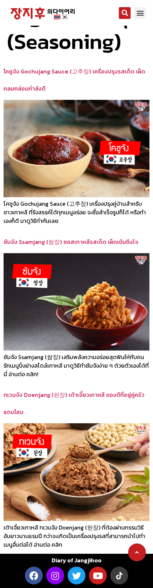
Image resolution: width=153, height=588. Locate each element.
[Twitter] (76, 575)
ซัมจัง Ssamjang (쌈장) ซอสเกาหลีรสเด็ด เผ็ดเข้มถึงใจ (71, 241)
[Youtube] (98, 575)
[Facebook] (34, 575)
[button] (125, 13)
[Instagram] (55, 575)
